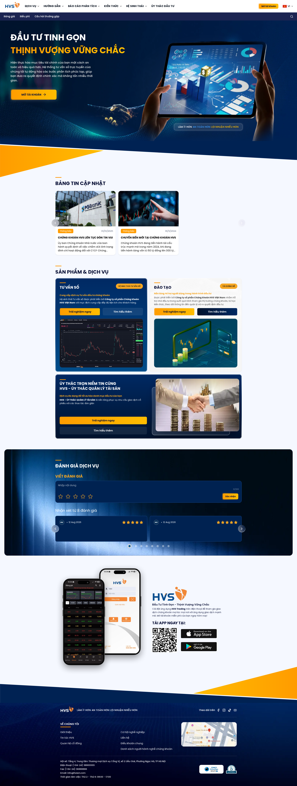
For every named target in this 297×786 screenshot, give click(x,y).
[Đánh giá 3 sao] (75, 496)
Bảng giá (9, 16)
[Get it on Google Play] (199, 646)
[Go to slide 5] (152, 546)
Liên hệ (125, 738)
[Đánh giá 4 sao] (82, 496)
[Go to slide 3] (141, 546)
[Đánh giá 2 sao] (68, 496)
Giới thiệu (66, 732)
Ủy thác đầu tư (162, 6)
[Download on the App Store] (199, 633)
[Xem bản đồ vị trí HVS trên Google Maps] (209, 734)
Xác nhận (230, 496)
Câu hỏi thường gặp (47, 16)
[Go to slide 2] (136, 546)
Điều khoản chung (132, 743)
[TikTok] (229, 710)
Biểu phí (25, 16)
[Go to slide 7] (163, 546)
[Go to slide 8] (168, 546)
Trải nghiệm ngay (80, 312)
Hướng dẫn (52, 6)
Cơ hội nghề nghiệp (133, 732)
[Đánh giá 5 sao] (90, 496)
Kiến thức (111, 6)
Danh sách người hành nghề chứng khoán (146, 749)
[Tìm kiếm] (291, 16)
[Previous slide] (55, 223)
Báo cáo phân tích (82, 6)
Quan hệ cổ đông (71, 743)
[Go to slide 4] (147, 546)
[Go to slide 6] (158, 546)
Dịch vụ (30, 6)
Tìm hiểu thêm (123, 312)
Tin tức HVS (67, 738)
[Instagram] (224, 710)
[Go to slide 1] (130, 546)
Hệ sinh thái (135, 6)
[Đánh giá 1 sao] (60, 496)
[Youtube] (235, 710)
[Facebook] (218, 710)
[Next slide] (241, 223)
